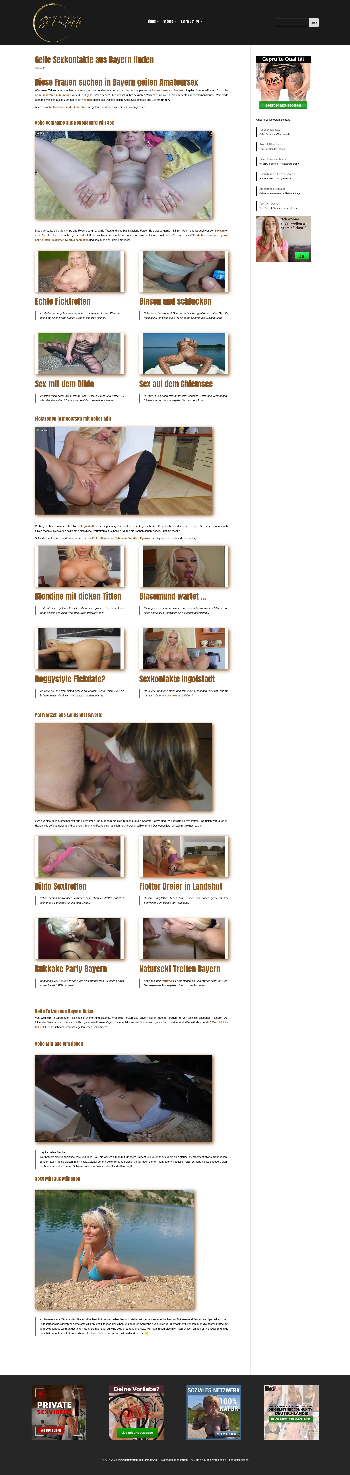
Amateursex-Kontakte (272, 188)
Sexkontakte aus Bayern (167, 90)
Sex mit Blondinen (270, 144)
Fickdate (87, 99)
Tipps (151, 22)
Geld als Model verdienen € (210, 1459)
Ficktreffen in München (56, 95)
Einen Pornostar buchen (273, 159)
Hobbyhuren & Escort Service (277, 174)
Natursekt (171, 695)
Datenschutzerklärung (174, 1459)
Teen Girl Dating (268, 203)
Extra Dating (190, 22)
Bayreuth (40, 67)
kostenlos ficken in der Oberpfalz (66, 107)
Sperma (63, 980)
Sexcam (220, 230)
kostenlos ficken (238, 1459)
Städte (168, 22)
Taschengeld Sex (269, 129)
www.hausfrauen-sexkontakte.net (138, 1459)
